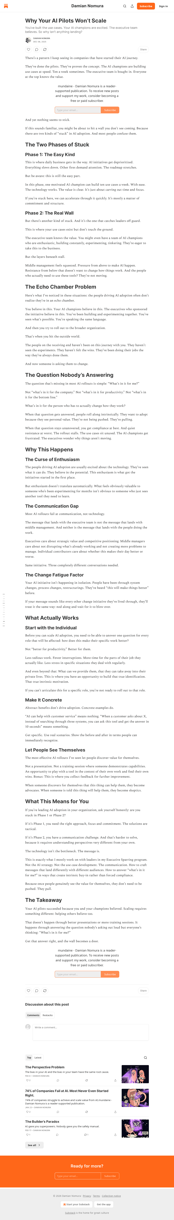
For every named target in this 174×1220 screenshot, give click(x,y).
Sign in (163, 6)
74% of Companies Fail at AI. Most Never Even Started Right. (66, 1093)
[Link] (20, 144)
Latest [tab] (37, 1057)
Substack (70, 1212)
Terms (96, 1195)
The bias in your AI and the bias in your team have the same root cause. (67, 1072)
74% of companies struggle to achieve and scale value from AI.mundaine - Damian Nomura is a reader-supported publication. (68, 1101)
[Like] (28, 49)
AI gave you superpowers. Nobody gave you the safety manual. (62, 1126)
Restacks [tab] (48, 1015)
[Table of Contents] (3, 610)
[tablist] (40, 1015)
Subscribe (146, 6)
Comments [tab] (33, 1015)
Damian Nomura (41, 38)
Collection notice (111, 1195)
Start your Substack (78, 1204)
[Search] (124, 6)
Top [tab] (29, 1057)
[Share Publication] (132, 6)
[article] (87, 1074)
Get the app (104, 1204)
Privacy (87, 1195)
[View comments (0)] (36, 49)
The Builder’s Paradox (42, 1122)
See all (32, 1145)
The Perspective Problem (44, 1067)
